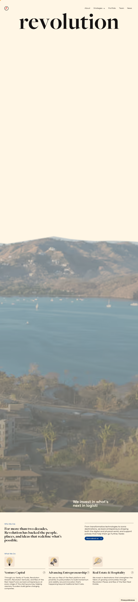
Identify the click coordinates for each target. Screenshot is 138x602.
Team (121, 8)
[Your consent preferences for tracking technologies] (127, 600)
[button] (98, 8)
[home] (6, 8)
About (87, 8)
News (129, 8)
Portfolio (112, 8)
